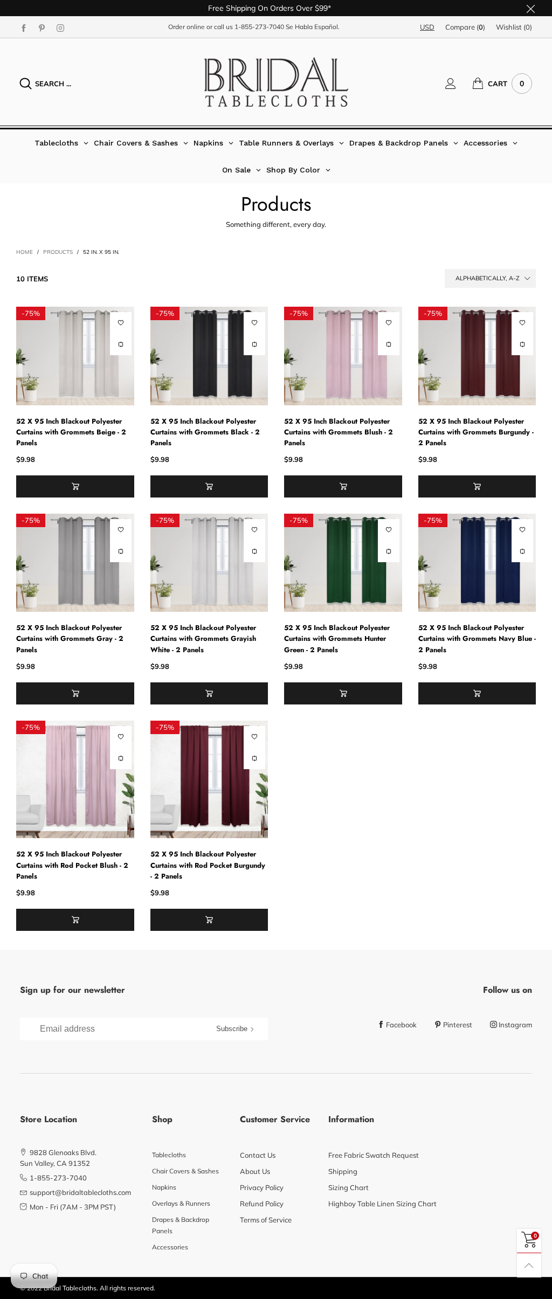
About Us (255, 1171)
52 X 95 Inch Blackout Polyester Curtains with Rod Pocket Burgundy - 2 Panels (207, 865)
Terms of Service (266, 1219)
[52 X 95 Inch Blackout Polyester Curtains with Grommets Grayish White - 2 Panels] (209, 563)
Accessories (170, 1247)
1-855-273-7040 (259, 27)
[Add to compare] (121, 344)
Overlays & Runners (181, 1203)
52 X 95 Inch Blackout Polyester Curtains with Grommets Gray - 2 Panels (69, 638)
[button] (75, 486)
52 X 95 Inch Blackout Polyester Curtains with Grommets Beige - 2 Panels (71, 432)
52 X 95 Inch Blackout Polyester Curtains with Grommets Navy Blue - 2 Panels (477, 638)
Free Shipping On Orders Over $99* (269, 8)
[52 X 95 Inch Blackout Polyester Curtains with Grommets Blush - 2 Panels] (343, 356)
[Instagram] (60, 27)
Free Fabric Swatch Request (373, 1155)
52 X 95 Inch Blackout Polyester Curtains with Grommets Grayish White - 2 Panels (203, 638)
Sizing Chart (348, 1187)
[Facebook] (24, 27)
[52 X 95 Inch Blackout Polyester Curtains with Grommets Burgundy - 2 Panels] (477, 356)
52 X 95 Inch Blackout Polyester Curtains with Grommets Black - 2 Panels (205, 432)
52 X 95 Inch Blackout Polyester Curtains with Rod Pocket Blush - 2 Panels (72, 865)
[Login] (458, 83)
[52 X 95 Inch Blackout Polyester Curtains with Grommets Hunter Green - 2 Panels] (343, 563)
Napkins (164, 1187)
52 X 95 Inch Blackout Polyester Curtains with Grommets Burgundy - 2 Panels (476, 432)
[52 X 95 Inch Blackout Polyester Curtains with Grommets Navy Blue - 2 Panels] (477, 563)
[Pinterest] (42, 27)
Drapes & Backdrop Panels (180, 1224)
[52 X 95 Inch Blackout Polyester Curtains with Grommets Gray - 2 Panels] (75, 563)
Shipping (342, 1171)
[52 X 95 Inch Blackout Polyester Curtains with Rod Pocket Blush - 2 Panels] (75, 780)
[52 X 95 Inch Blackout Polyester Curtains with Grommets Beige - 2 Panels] (75, 356)
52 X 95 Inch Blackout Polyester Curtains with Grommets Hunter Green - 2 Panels (337, 638)
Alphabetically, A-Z (488, 278)
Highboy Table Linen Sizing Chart (382, 1203)
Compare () (465, 27)
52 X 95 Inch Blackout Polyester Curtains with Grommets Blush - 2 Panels (338, 432)
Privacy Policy (262, 1187)
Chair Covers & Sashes (185, 1171)
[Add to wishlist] (121, 323)
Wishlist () (514, 27)
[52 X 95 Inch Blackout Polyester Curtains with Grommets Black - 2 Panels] (209, 356)
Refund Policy (262, 1203)
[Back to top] (529, 1265)
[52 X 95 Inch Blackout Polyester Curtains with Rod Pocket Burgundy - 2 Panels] (209, 780)
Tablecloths (169, 1155)
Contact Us (257, 1155)
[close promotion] (530, 8)
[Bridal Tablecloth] (276, 81)
